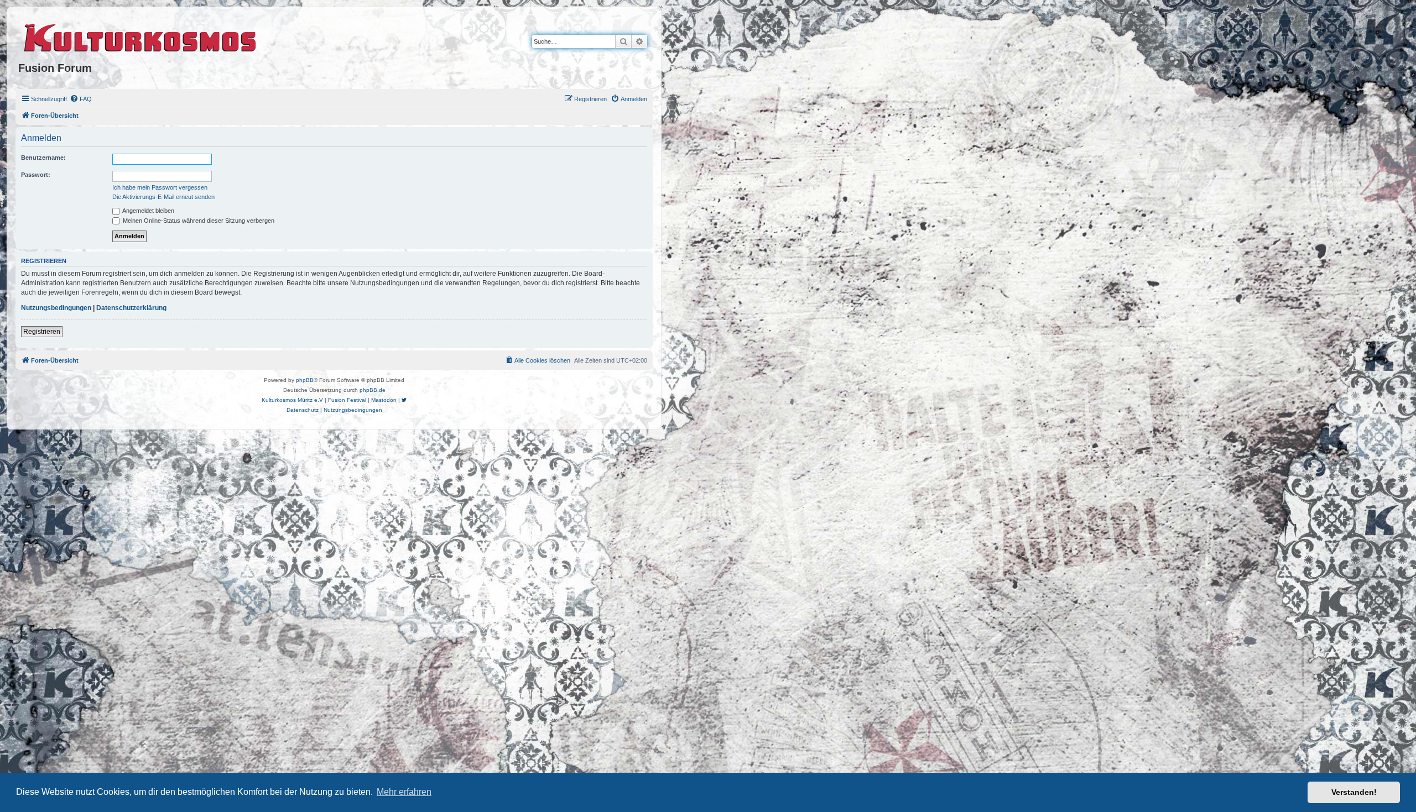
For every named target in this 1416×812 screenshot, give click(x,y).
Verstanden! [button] (1354, 792)
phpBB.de (373, 390)
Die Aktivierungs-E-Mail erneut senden (163, 196)
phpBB (305, 380)
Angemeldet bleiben (147, 210)
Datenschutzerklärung (131, 308)
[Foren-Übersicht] (140, 36)
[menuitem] (81, 99)
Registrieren (41, 332)
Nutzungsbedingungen (56, 308)
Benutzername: (43, 157)
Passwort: (35, 174)
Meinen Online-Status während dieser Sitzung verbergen (197, 220)
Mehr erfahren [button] (404, 792)
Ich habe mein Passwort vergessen (159, 187)
